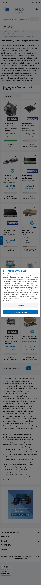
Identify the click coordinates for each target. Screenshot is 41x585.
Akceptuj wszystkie (20, 312)
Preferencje (20, 305)
